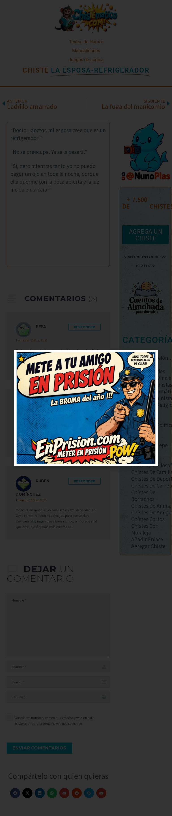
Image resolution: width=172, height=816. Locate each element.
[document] (86, 408)
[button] (151, 356)
